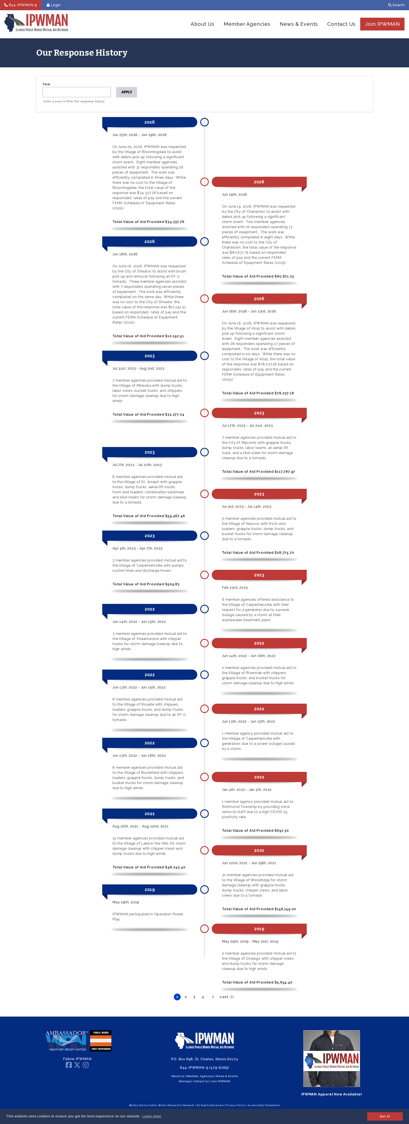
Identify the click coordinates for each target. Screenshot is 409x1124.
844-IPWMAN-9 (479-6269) (204, 1068)
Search (398, 5)
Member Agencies (247, 24)
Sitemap (184, 1081)
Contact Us (341, 24)
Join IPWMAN (382, 24)
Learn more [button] (151, 1116)
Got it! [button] (385, 1116)
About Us (202, 24)
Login (55, 5)
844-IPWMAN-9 (22, 5)
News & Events (299, 24)
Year (46, 84)
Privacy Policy (235, 1105)
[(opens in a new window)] (66, 1050)
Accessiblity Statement (264, 1105)
